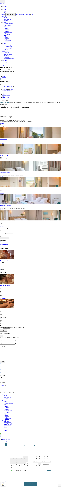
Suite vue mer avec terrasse (8, 48)
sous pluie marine (12, 89)
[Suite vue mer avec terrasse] (30, 220)
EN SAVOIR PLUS (3, 273)
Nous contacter (4, 9)
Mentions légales (4, 440)
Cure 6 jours (5, 17)
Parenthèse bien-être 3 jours (7, 19)
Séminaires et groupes (5, 51)
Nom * (16, 340)
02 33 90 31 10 (7, 244)
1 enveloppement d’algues (5, 97)
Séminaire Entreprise (6, 52)
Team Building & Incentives (7, 53)
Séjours (3, 394)
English (5, 11)
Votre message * (17, 352)
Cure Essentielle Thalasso (5, 260)
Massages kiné (7, 29)
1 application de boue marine (6, 93)
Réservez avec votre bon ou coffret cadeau (9, 42)
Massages (5, 26)
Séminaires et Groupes (7, 429)
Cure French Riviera (4, 309)
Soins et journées (4, 22)
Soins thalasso (5, 401)
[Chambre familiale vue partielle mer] (30, 187)
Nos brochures (5, 430)
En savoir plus (2, 143)
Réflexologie (7, 31)
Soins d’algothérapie (8, 25)
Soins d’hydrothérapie (8, 24)
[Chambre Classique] (30, 137)
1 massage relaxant (4, 89)
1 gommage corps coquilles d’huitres (7, 86)
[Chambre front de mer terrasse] (30, 203)
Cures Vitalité (2, 65)
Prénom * (16, 341)
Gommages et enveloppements (8, 32)
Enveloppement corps (8, 33)
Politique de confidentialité (5, 441)
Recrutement (3, 5)
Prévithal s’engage (4, 6)
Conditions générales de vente (6, 439)
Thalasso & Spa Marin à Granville (8, 21)
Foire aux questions (6, 426)
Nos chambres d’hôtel (6, 44)
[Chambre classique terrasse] (30, 170)
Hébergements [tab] (4, 77)
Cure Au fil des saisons (5, 285)
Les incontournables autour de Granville (9, 58)
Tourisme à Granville (6, 57)
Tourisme (3, 56)
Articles (3, 8)
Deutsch (5, 12)
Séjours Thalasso (4, 16)
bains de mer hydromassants (6, 95)
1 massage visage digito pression (6, 90)
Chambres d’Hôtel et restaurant (6, 420)
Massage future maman (8, 40)
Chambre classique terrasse (8, 45)
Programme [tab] (3, 76)
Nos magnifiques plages (7, 59)
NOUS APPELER (2, 244)
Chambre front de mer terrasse (8, 424)
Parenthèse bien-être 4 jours (7, 18)
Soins (2, 400)
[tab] (30, 79)
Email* (16, 343)
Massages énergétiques (8, 30)
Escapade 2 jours (6, 20)
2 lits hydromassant (4, 96)
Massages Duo (7, 28)
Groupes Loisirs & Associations (8, 54)
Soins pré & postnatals (7, 39)
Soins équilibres (6, 37)
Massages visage (7, 27)
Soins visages (5, 35)
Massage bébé (7, 41)
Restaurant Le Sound (6, 49)
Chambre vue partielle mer (8, 46)
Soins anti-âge (7, 36)
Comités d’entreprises (6, 428)
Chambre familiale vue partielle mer (8, 423)
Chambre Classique (6, 421)
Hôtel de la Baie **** (5, 43)
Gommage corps (7, 34)
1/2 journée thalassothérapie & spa (8, 23)
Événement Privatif (6, 55)
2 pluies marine (4, 94)
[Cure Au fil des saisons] (7, 283)
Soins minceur (7, 38)
